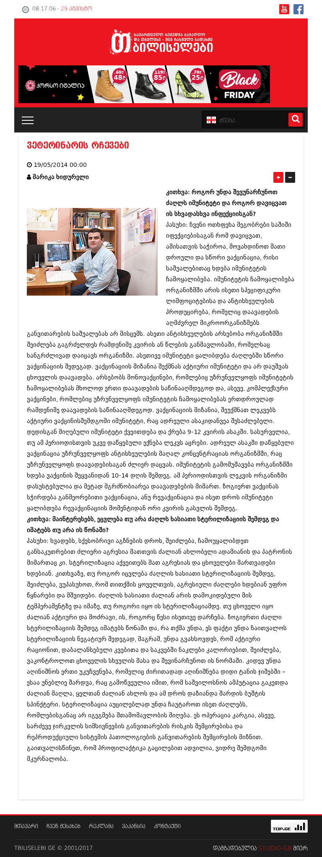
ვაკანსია (133, 826)
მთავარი (26, 826)
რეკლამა (101, 826)
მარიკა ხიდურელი (61, 177)
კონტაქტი (167, 826)
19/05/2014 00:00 (60, 165)
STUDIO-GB (274, 849)
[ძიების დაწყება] (295, 120)
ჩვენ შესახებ (63, 826)
